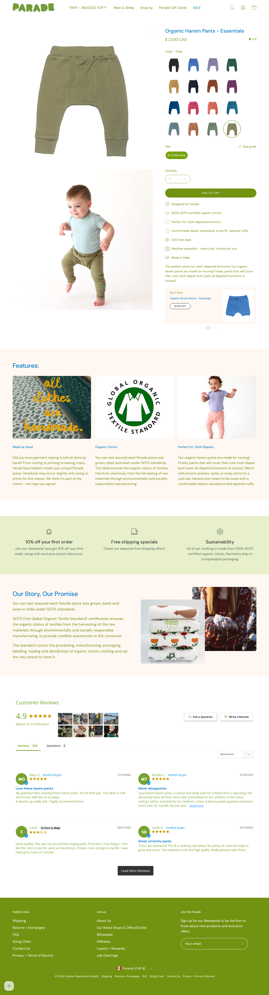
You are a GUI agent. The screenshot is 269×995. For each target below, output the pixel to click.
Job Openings (107, 955)
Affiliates (103, 941)
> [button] (135, 870)
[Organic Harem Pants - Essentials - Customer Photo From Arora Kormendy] (80, 719)
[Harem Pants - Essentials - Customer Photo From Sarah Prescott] (96, 719)
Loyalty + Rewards (111, 948)
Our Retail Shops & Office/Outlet (122, 927)
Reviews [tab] (23, 746)
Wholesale (105, 934)
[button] (232, 7)
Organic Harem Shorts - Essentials (190, 298)
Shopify (94, 976)
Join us (101, 912)
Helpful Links (21, 912)
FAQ (16, 934)
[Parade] (34, 7)
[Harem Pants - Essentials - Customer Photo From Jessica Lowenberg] (111, 719)
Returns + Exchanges (29, 927)
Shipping (19, 921)
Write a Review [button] (239, 717)
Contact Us (21, 948)
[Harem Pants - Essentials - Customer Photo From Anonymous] (65, 731)
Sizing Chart (22, 941)
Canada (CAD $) (134, 968)
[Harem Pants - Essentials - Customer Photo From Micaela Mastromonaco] (80, 731)
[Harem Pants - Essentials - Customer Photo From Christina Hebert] (111, 731)
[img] (252, 39)
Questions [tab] (54, 746)
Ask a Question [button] (202, 717)
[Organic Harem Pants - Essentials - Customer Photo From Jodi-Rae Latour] (65, 719)
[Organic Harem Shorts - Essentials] (238, 305)
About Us (104, 921)
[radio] (174, 65)
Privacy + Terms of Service (33, 955)
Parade (69, 976)
